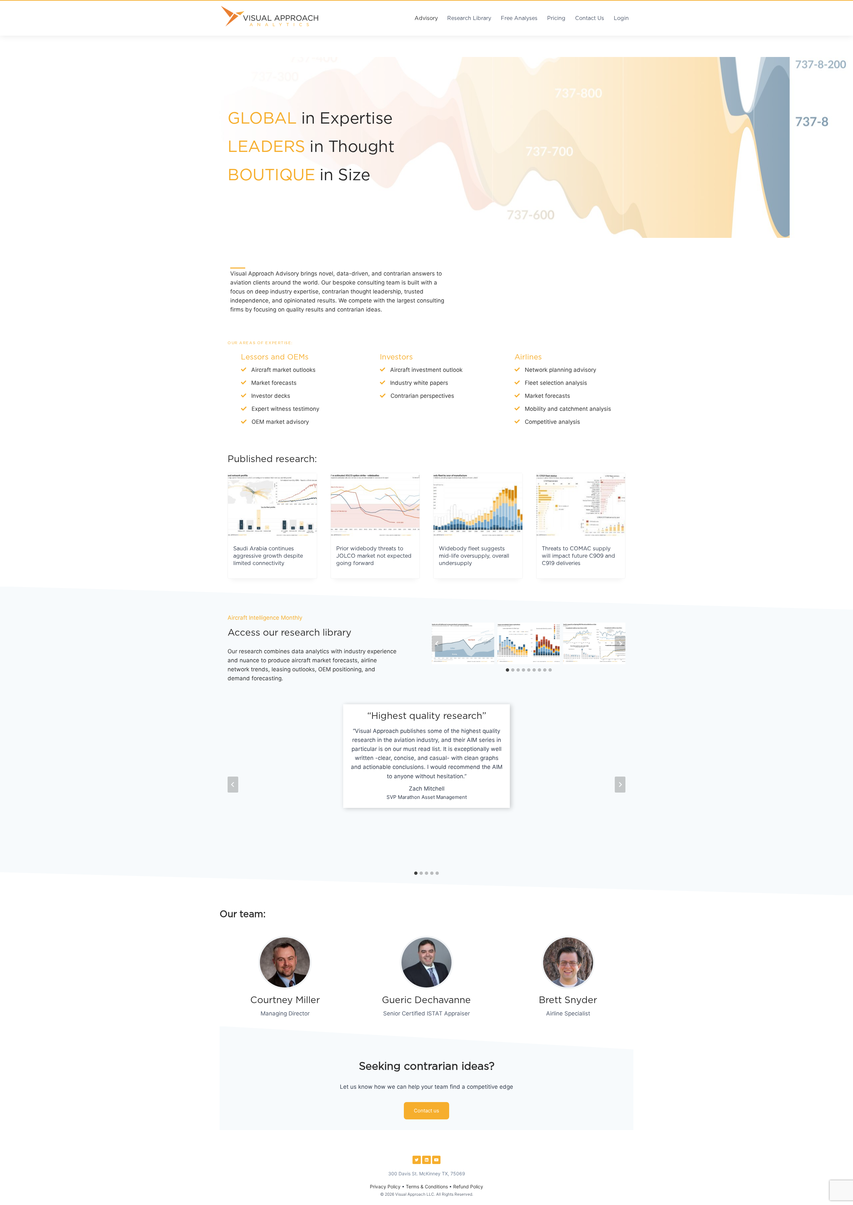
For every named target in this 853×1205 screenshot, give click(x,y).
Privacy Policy (385, 1186)
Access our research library (290, 633)
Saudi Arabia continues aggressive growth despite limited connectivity (268, 556)
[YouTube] (436, 1160)
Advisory (426, 18)
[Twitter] (417, 1160)
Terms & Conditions (427, 1186)
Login (621, 18)
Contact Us (589, 18)
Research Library (469, 18)
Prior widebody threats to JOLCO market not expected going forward (374, 556)
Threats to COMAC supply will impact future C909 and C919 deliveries (578, 556)
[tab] (507, 670)
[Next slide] (620, 644)
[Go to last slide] (437, 644)
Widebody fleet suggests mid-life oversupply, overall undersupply (474, 556)
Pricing (556, 18)
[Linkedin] (426, 1160)
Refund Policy (468, 1186)
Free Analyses (519, 18)
